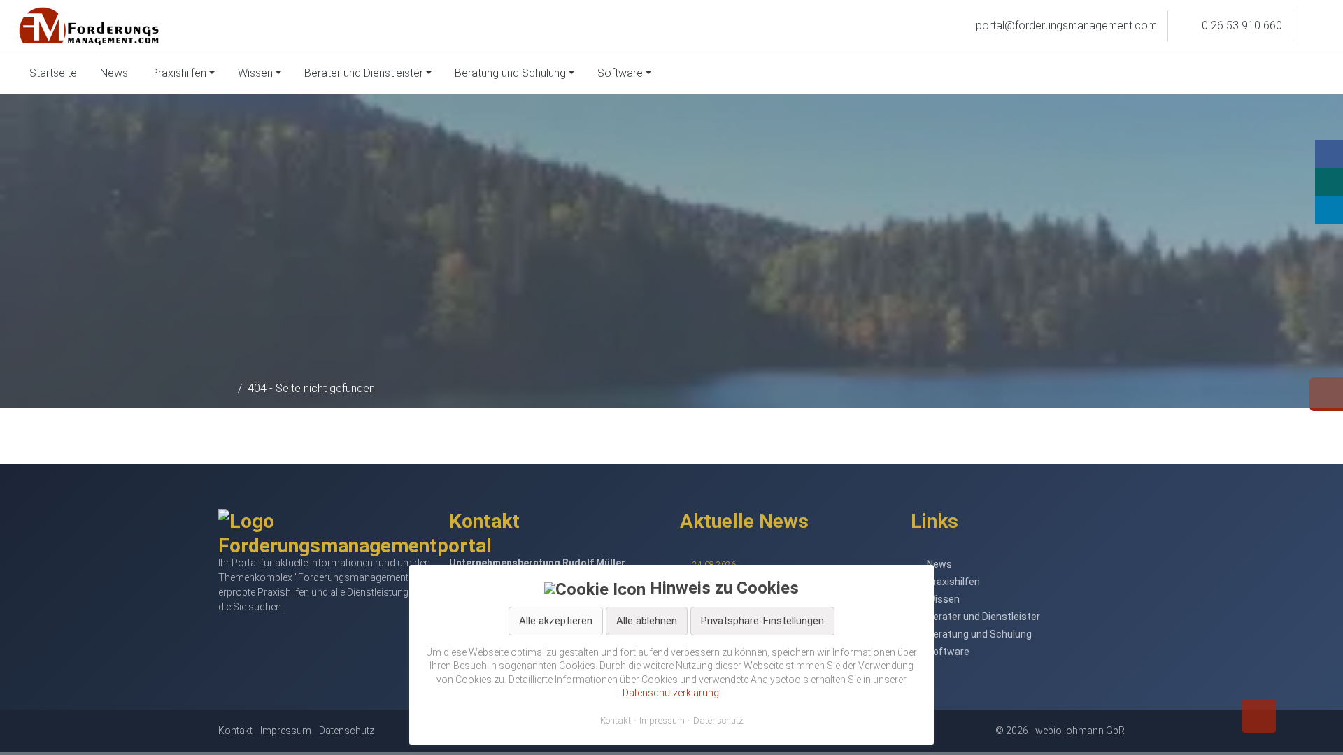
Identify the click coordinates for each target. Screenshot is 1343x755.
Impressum (662, 720)
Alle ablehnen (646, 620)
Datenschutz (718, 720)
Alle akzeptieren (555, 620)
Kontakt (615, 720)
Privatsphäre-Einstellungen (762, 620)
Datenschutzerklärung (671, 692)
